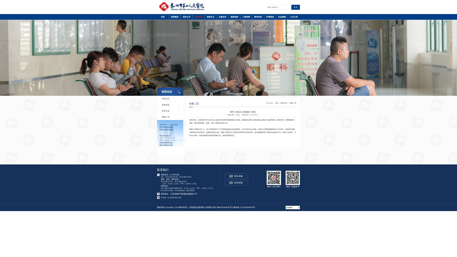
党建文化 (210, 17)
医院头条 (165, 111)
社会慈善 (282, 17)
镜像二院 (165, 117)
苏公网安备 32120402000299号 (242, 207)
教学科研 (258, 17)
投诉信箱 (238, 182)
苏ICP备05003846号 (221, 207)
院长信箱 (238, 176)
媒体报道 (165, 105)
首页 (163, 17)
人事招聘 (246, 17)
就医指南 (234, 17)
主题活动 (222, 17)
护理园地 (270, 17)
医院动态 (198, 17)
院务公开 (187, 17)
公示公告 (294, 17)
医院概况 (175, 17)
